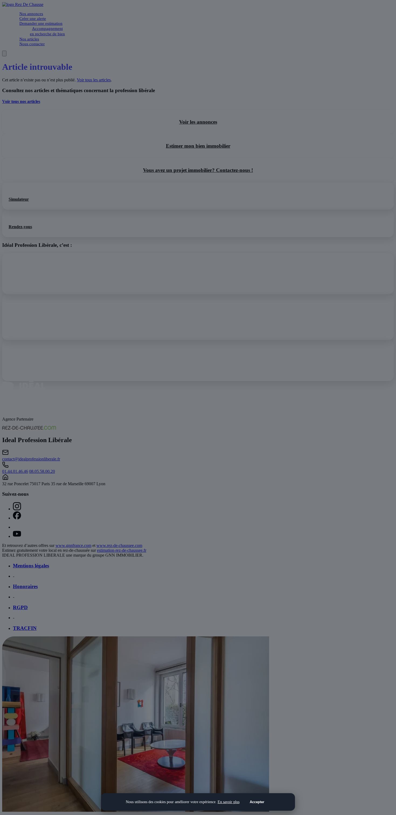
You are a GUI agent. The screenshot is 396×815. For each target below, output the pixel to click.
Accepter (257, 802)
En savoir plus (228, 802)
